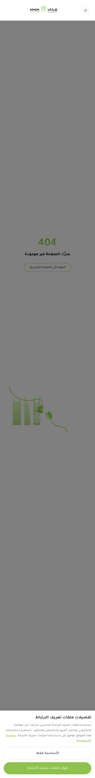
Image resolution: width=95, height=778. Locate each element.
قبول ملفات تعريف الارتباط (47, 768)
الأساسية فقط (47, 753)
